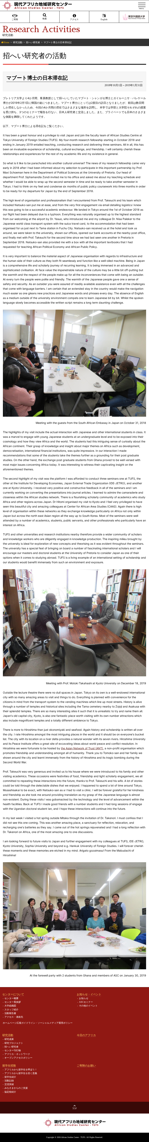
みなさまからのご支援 (16, 1088)
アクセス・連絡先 (13, 1017)
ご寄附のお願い (86, 1065)
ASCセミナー (86, 1002)
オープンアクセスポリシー (18, 1057)
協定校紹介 (10, 1091)
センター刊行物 (12, 1050)
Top (74, 1108)
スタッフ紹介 (11, 1009)
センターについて (13, 994)
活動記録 (9, 1080)
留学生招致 (9, 1065)
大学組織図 (10, 1005)
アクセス (74, 19)
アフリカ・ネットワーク (17, 1054)
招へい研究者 (33, 42)
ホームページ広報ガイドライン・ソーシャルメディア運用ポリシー (38, 1023)
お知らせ (83, 998)
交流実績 (9, 1084)
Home (6, 42)
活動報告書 (10, 1013)
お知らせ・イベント (89, 994)
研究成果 (9, 1039)
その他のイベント (88, 1005)
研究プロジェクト (13, 1043)
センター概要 (11, 998)
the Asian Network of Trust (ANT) (82, 748)
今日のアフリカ (86, 1035)
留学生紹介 (10, 1077)
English (104, 19)
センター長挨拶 (12, 1002)
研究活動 (17, 42)
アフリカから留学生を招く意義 (20, 1073)
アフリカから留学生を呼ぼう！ (20, 1069)
